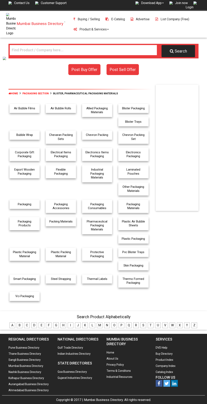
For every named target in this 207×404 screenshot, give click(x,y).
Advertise (143, 19)
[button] (152, 3)
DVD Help (161, 347)
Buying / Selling (89, 19)
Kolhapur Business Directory (26, 378)
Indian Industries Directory (74, 353)
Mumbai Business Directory (25, 365)
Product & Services (93, 29)
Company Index (165, 365)
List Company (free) (175, 19)
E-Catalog (118, 19)
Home (14, 93)
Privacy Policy (115, 364)
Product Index (164, 359)
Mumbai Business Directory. (104, 400)
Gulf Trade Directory (70, 347)
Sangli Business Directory (24, 359)
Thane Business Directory (24, 353)
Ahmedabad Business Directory (28, 390)
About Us (112, 358)
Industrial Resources (119, 376)
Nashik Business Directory (24, 372)
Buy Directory (164, 353)
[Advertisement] (181, 149)
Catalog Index (164, 372)
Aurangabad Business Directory (28, 384)
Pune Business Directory (23, 347)
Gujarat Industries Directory (75, 377)
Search (181, 51)
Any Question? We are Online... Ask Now (198, 394)
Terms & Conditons (119, 370)
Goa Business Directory (72, 371)
